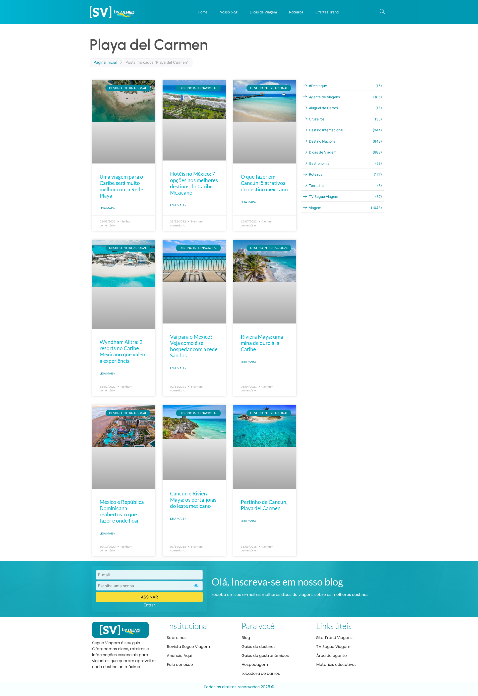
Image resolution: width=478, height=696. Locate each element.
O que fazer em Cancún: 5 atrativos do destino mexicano (264, 182)
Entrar (149, 604)
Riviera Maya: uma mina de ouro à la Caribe (262, 342)
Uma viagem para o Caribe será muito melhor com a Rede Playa (121, 186)
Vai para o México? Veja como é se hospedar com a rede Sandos (194, 346)
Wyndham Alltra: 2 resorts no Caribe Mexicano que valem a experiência (123, 351)
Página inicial (105, 62)
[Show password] (196, 585)
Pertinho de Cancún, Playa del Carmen (264, 505)
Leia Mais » (108, 208)
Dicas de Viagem (263, 12)
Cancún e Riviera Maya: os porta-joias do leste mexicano (193, 499)
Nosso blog (229, 12)
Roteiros (296, 12)
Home (202, 12)
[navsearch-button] (382, 12)
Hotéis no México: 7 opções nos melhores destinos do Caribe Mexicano (194, 183)
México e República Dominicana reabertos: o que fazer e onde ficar (122, 511)
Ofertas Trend (327, 12)
